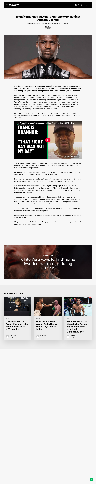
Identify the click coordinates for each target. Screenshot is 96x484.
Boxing (38, 318)
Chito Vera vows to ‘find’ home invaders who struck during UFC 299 (48, 262)
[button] (89, 5)
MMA (7, 318)
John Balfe (48, 27)
